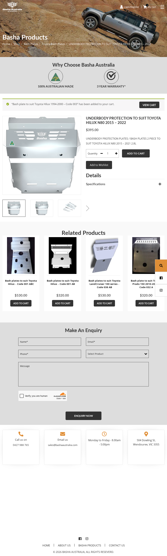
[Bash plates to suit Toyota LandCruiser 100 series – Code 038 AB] (104, 255)
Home (6, 44)
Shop (17, 44)
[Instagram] (86, 539)
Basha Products (89, 545)
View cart (149, 105)
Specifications (95, 184)
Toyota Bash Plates (53, 44)
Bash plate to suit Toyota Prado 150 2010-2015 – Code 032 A (146, 284)
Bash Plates (31, 44)
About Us (64, 545)
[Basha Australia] (12, 6)
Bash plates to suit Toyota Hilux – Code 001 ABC (21, 282)
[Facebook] (80, 539)
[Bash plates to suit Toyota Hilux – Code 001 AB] (62, 255)
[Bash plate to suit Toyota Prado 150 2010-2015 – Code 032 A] (146, 255)
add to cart (21, 303)
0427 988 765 (21, 445)
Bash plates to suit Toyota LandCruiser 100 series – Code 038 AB (104, 284)
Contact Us (117, 545)
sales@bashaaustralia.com (62, 445)
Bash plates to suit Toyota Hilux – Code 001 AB (63, 282)
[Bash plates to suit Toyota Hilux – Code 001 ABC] (20, 255)
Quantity (93, 153)
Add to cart (136, 153)
